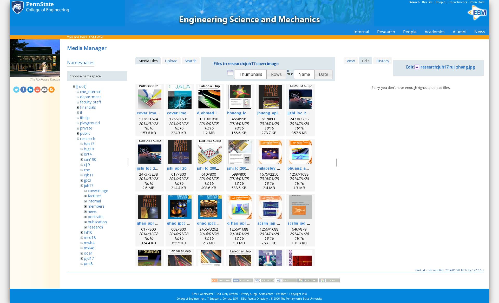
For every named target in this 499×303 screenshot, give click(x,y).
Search (190, 60)
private (86, 128)
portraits (95, 216)
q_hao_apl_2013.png (245, 223)
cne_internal (90, 91)
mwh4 (89, 242)
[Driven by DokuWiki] (307, 281)
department (90, 96)
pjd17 (89, 258)
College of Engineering (189, 298)
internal (94, 200)
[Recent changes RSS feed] (221, 281)
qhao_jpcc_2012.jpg (215, 223)
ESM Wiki (96, 37)
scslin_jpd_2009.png (305, 223)
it (81, 112)
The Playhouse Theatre (45, 79)
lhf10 (88, 232)
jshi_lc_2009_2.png (243, 168)
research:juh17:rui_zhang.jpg (448, 67)
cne (87, 169)
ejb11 (89, 174)
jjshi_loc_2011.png (153, 168)
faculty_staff (90, 101)
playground (90, 122)
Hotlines (281, 294)
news (92, 211)
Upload (171, 60)
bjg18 (89, 148)
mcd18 (90, 237)
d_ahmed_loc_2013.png (218, 112)
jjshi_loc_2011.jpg (303, 112)
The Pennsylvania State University (301, 298)
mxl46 (89, 247)
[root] (81, 86)
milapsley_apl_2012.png (279, 168)
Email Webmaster (202, 294)
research (87, 138)
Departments (458, 2)
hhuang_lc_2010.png (245, 112)
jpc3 (87, 180)
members (96, 206)
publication (97, 221)
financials (88, 107)
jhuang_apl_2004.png (276, 112)
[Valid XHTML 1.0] (264, 281)
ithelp (85, 117)
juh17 (88, 185)
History (382, 60)
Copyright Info (298, 294)
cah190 (90, 159)
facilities (95, 195)
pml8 (88, 263)
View (351, 60)
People (440, 2)
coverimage (98, 190)
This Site (427, 2)
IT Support (213, 298)
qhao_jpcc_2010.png (185, 223)
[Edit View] (329, 281)
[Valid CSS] (286, 281)
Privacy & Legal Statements (257, 294)
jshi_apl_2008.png (183, 168)
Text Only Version (227, 294)
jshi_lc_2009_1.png (213, 168)
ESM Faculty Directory (254, 298)
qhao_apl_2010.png (154, 223)
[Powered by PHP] (243, 281)
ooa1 (88, 253)
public (85, 133)
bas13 (89, 143)
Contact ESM (230, 298)
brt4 (87, 154)
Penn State (477, 2)
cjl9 (87, 164)
